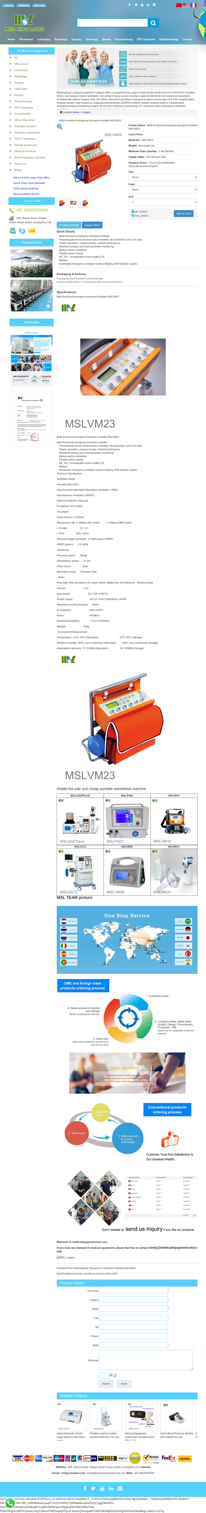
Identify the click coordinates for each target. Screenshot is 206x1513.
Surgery (86, 112)
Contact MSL (32, 201)
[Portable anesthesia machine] (80, 821)
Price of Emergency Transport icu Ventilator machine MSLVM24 (101, 1268)
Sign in (8, 4)
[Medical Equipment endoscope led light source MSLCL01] (127, 1416)
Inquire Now (92, 225)
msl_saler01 (141, 215)
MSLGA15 (80, 846)
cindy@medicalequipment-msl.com (106, 1473)
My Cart (39, 4)
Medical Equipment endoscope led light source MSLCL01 (126, 1437)
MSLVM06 (127, 846)
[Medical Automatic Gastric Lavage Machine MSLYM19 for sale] (57, 1416)
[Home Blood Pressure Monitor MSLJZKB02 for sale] (162, 1416)
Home (11, 39)
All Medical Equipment (32, 51)
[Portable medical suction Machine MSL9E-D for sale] (92, 1416)
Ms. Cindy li (141, 211)
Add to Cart (183, 213)
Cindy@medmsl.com (73, 1473)
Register (23, 4)
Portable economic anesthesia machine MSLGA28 (89, 1273)
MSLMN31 (174, 846)
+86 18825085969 (144, 1473)
